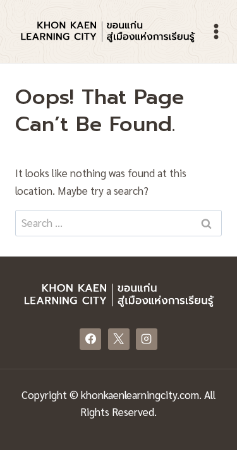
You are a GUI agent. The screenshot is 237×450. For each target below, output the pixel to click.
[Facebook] (90, 339)
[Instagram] (146, 339)
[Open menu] (216, 31)
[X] (119, 339)
